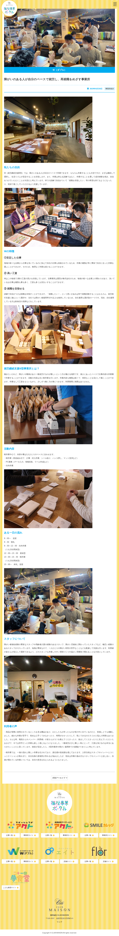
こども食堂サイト (9, 887)
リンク (59, 922)
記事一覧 (9, 835)
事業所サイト (28, 835)
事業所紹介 (109, 89)
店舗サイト (68, 861)
